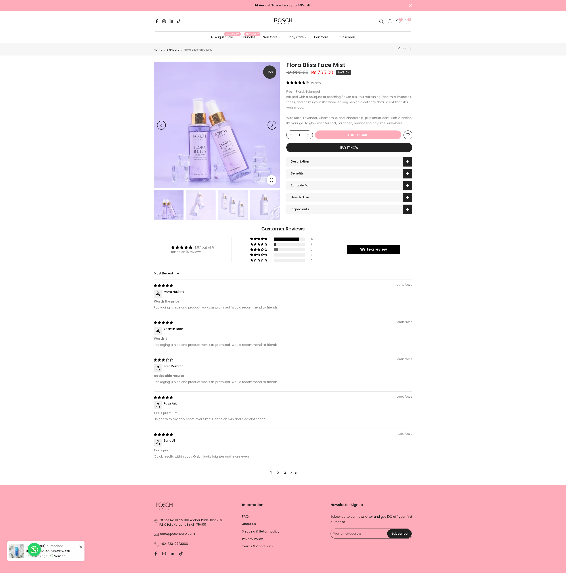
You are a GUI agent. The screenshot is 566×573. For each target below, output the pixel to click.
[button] (296, 82)
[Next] (272, 125)
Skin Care (270, 37)
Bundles (251, 36)
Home (158, 49)
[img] (163, 285)
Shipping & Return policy (260, 531)
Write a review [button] (373, 249)
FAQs (246, 516)
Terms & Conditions (257, 546)
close (155, 5)
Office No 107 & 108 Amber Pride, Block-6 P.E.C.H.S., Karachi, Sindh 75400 (190, 522)
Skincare (173, 49)
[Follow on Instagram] (164, 21)
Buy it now (349, 147)
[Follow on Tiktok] (179, 21)
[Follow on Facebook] (157, 21)
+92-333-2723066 (174, 544)
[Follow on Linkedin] (171, 21)
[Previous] (161, 125)
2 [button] (278, 473)
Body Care (296, 37)
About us (249, 524)
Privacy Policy (252, 539)
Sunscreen (347, 37)
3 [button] (285, 473)
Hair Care (321, 37)
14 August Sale (225, 36)
